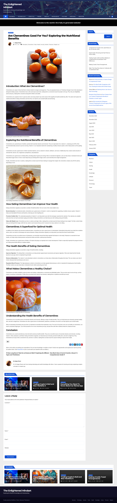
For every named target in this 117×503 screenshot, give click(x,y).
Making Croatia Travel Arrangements (98, 64)
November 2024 (93, 116)
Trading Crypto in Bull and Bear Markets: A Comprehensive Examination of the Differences (99, 59)
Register (81, 16)
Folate (35, 44)
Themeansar (26, 500)
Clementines (30, 44)
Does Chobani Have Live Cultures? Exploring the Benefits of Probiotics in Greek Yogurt (100, 96)
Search (91, 31)
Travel (39, 16)
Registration (20, 349)
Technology (22, 16)
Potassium (51, 44)
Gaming (91, 165)
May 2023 (91, 134)
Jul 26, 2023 (92, 481)
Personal (73, 16)
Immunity (42, 44)
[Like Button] (7, 342)
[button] (109, 16)
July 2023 (91, 126)
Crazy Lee (45, 481)
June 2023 (91, 130)
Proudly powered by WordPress (9, 500)
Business (12, 16)
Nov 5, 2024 (10, 481)
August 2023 (92, 123)
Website (7, 447)
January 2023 (92, 148)
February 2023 (92, 144)
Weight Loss (56, 44)
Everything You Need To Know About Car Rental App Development (72, 385)
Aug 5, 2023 (65, 481)
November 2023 (93, 119)
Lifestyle (31, 16)
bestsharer (17, 388)
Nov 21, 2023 (38, 481)
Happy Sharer (18, 42)
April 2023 (91, 137)
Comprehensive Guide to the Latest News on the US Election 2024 (16, 385)
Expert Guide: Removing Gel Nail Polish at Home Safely (44, 478)
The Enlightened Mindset (17, 490)
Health (46, 16)
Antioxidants (24, 44)
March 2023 (92, 141)
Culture (64, 16)
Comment (7, 402)
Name (6, 431)
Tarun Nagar (72, 388)
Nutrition (47, 44)
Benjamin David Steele (94, 94)
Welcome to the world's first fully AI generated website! (58, 23)
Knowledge (55, 16)
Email (6, 439)
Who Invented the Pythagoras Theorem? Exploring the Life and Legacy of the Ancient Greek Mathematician (100, 103)
